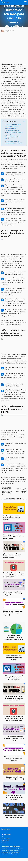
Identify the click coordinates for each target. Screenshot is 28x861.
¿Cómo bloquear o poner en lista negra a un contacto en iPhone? (13, 136)
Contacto (3, 842)
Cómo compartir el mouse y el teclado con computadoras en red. (21, 490)
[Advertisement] (14, 47)
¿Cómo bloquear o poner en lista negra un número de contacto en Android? (13, 126)
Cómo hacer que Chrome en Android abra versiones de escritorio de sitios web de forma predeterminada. (7, 491)
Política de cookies (5, 838)
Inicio (2, 836)
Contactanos (14, 853)
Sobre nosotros (5, 840)
